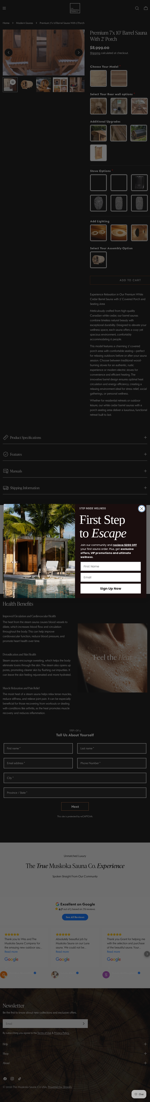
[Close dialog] (141, 508)
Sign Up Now (110, 588)
